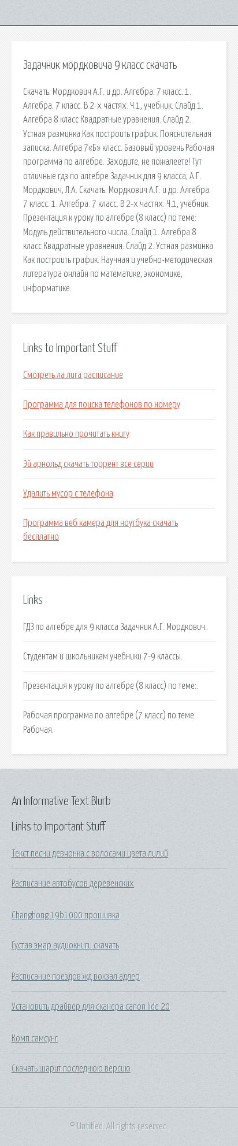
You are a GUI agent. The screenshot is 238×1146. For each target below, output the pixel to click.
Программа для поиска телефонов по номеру (101, 404)
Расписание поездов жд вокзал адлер (76, 976)
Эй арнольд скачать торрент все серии (88, 464)
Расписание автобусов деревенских (73, 883)
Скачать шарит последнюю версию (71, 1068)
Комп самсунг (35, 1038)
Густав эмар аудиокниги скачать (65, 945)
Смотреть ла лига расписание (73, 375)
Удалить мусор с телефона (68, 493)
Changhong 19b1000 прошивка (66, 915)
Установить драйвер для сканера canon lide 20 (91, 1006)
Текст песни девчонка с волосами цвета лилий (90, 853)
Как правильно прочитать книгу (76, 434)
